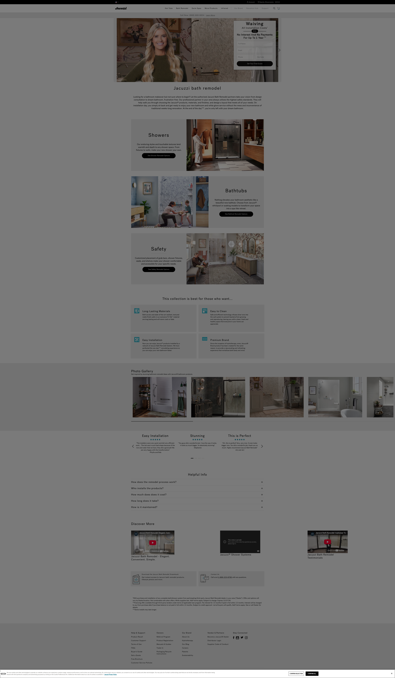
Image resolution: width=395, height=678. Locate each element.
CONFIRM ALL (312, 674)
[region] (197, 674)
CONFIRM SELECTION (296, 674)
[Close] (391, 673)
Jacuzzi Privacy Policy (110, 674)
